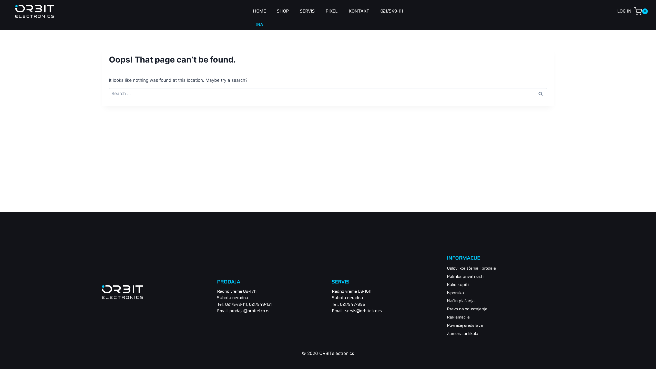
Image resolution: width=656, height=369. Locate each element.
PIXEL (331, 11)
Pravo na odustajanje (467, 309)
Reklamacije (458, 317)
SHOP (283, 11)
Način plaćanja (461, 301)
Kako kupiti (458, 284)
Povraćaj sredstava (465, 325)
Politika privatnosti (465, 276)
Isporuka (455, 293)
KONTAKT (359, 11)
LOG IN (624, 11)
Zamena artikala (462, 333)
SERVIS (307, 11)
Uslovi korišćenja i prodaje (471, 268)
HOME (259, 11)
